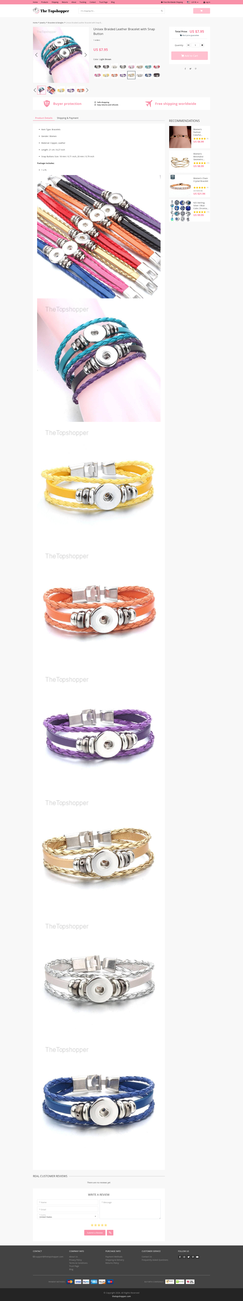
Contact (93, 2)
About (73, 2)
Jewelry (43, 23)
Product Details (43, 118)
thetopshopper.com (121, 1296)
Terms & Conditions (78, 1263)
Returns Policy (112, 1263)
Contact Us (147, 1256)
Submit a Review (95, 1232)
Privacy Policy (75, 1260)
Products (44, 2)
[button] (67, 1216)
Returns (65, 2)
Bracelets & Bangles (56, 23)
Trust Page (103, 2)
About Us (73, 1256)
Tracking (83, 2)
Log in (207, 2)
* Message (107, 1202)
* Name (43, 1202)
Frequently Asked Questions (155, 1260)
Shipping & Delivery (114, 1260)
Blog (113, 2)
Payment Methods (113, 1256)
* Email (42, 1209)
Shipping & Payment (67, 118)
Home (35, 2)
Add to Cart (191, 55)
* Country (42, 1215)
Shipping (55, 2)
